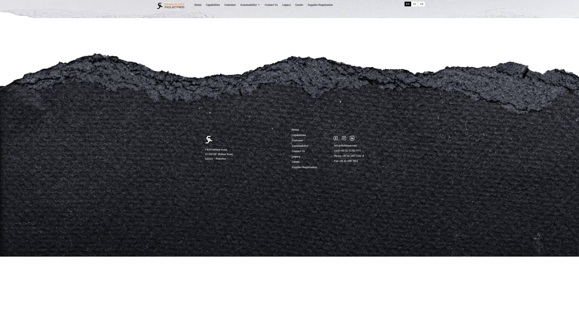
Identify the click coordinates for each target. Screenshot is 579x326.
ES (414, 4)
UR (421, 4)
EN (408, 4)
